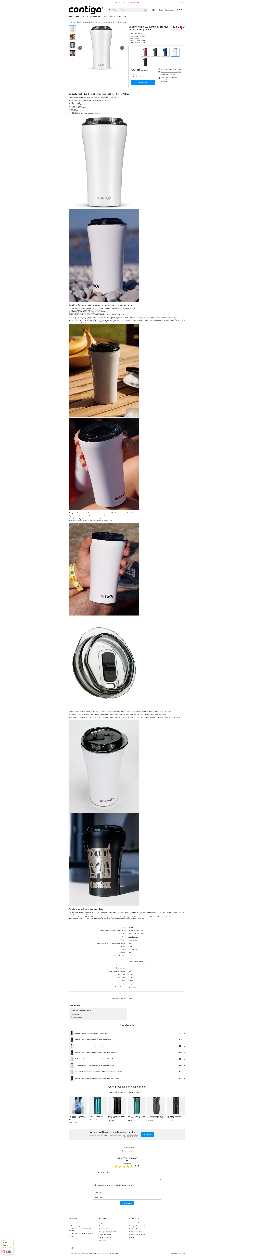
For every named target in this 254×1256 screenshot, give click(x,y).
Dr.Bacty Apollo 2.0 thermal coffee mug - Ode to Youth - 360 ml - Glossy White (97, 1059)
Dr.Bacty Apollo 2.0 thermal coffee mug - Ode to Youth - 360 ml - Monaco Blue (97, 1078)
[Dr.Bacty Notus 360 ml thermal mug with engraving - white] (71, 1046)
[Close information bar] (182, 3)
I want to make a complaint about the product (80, 1229)
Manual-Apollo (78, 1017)
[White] (175, 52)
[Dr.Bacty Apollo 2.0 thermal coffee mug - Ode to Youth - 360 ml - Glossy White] (71, 1059)
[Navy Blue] (165, 52)
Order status (73, 1223)
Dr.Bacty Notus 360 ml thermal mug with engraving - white (91, 1046)
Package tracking (74, 1226)
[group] (101, 47)
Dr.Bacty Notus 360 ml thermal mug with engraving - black (91, 1033)
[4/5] (127, 1166)
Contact (71, 1236)
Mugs (71, 16)
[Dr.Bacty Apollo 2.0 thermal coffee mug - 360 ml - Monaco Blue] (71, 1039)
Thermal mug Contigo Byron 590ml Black (175, 1117)
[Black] (145, 62)
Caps (105, 16)
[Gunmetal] (155, 52)
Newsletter (102, 1241)
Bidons (85, 16)
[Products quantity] (134, 76)
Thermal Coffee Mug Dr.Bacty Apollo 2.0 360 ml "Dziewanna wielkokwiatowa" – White (99, 1072)
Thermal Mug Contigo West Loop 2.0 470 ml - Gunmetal (155, 1117)
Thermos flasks (96, 16)
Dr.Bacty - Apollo (133, 937)
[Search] (145, 10)
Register (101, 1223)
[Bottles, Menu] (81, 16)
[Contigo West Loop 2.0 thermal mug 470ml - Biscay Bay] (137, 1106)
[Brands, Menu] (115, 16)
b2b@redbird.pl (98, 918)
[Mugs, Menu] (74, 16)
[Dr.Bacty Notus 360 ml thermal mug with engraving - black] (71, 1033)
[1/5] (116, 1166)
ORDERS (73, 1218)
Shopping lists (103, 1229)
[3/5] (124, 1166)
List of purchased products (107, 1231)
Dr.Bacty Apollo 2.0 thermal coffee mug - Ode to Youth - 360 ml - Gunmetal (96, 1052)
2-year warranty (132, 940)
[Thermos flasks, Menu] (102, 16)
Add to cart (143, 83)
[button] (80, 48)
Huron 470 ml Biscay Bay (96, 1116)
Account (102, 1218)
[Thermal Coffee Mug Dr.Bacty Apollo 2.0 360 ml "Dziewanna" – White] (71, 1065)
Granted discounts (105, 1237)
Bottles (77, 16)
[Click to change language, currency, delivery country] (154, 10)
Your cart (102, 1226)
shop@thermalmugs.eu (76, 1248)
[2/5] (120, 1166)
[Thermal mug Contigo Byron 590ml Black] (176, 1106)
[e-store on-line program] (178, 1253)
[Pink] (145, 52)
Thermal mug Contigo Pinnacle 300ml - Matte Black (116, 1117)
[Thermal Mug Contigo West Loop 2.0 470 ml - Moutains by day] (78, 1106)
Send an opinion (127, 1203)
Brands (112, 16)
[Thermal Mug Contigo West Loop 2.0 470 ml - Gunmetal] (156, 1106)
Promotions (121, 16)
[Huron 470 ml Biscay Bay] (98, 1106)
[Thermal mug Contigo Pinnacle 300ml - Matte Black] (117, 1106)
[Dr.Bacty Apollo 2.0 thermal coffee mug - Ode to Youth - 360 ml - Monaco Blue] (71, 1078)
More (141, 930)
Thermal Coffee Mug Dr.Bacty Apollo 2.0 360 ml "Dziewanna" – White (94, 1065)
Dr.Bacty (85, 22)
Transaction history (105, 1234)
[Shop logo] (86, 10)
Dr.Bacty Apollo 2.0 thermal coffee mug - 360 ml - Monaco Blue (93, 1039)
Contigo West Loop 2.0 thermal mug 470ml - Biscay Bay (136, 1117)
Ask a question (147, 1134)
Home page (72, 22)
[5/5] (131, 1166)
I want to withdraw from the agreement (81, 1233)
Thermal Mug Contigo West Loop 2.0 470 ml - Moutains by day (77, 1118)
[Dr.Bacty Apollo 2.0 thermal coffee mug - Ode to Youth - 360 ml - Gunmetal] (71, 1052)
